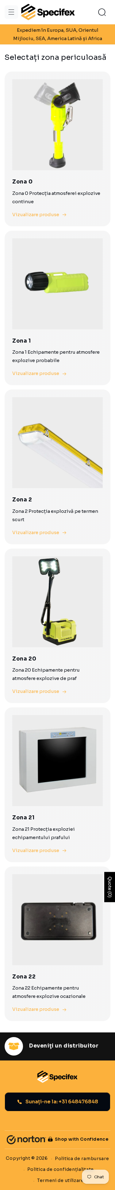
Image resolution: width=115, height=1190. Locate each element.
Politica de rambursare (82, 1158)
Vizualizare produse (35, 214)
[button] (11, 12)
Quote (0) (110, 887)
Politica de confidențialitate (60, 1169)
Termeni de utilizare (60, 1180)
